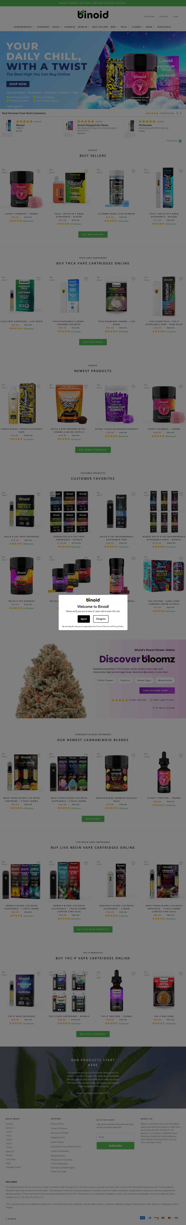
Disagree (100, 618)
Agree (84, 618)
